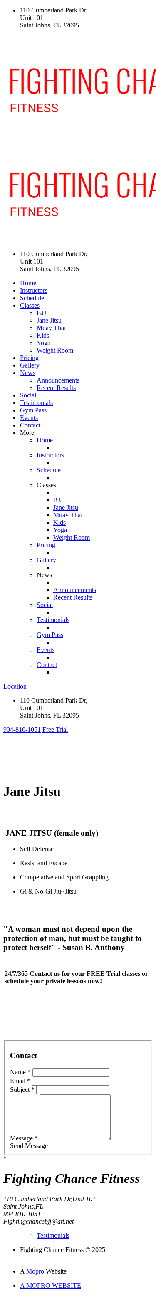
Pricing (29, 357)
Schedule (32, 297)
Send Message (29, 1145)
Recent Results (56, 387)
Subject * (22, 1089)
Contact (30, 425)
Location (15, 686)
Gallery (30, 365)
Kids (43, 335)
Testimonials (36, 402)
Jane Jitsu (49, 320)
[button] (22, 729)
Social (28, 395)
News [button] (27, 372)
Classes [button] (30, 305)
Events (29, 417)
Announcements (58, 380)
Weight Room (55, 350)
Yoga (43, 342)
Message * (24, 1138)
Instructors (33, 290)
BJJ (41, 312)
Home (28, 282)
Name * (20, 1072)
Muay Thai (51, 327)
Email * (20, 1080)
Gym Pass (33, 410)
